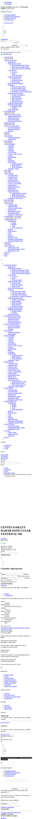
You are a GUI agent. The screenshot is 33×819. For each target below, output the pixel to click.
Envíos (6, 676)
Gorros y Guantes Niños (15, 208)
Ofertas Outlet (12, 432)
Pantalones (11, 160)
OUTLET (7, 431)
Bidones (10, 229)
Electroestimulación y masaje (16, 249)
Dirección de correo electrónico (10, 800)
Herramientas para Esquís (15, 93)
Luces (10, 234)
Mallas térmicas (16, 165)
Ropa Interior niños (13, 213)
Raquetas (10, 131)
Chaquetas (11, 150)
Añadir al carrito (5, 555)
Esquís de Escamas (17, 80)
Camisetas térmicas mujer (19, 193)
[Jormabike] (8, 2)
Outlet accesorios (13, 434)
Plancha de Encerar (17, 101)
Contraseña (4, 804)
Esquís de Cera (16, 78)
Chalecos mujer (12, 178)
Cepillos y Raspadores (18, 95)
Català (12, 20)
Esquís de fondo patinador (15, 83)
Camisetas (11, 147)
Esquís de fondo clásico (15, 77)
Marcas (6, 437)
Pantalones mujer (13, 190)
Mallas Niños (12, 209)
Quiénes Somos (8, 675)
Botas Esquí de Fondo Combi (20, 67)
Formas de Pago (9, 678)
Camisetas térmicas (17, 164)
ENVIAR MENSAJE (6, 583)
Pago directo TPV (9, 695)
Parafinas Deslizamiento (15, 104)
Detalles (6, 593)
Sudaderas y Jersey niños (15, 214)
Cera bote (14, 72)
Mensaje (27, 578)
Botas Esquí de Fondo (14, 63)
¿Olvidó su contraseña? (7, 807)
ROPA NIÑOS (8, 203)
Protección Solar (13, 237)
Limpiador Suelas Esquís (15, 103)
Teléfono (25, 574)
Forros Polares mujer (14, 182)
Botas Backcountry (13, 118)
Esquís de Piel (16, 81)
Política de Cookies (10, 683)
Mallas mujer (12, 188)
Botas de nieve (12, 231)
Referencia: (4, 546)
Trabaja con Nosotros (10, 686)
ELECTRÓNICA (9, 246)
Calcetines (11, 145)
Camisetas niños (12, 205)
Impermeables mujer (14, 186)
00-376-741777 (8, 23)
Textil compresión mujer (19, 196)
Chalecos (10, 149)
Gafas (9, 232)
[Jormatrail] (8, 4)
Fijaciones (11, 85)
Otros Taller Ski (16, 100)
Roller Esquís (12, 139)
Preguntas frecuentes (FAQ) (12, 696)
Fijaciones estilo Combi (18, 88)
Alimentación (12, 221)
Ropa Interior (12, 162)
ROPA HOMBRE (9, 144)
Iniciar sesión (4, 454)
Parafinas (14, 108)
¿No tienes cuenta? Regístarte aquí (11, 812)
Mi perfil (6, 705)
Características (8, 595)
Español (13, 15)
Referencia (4, 548)
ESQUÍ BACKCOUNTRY (12, 114)
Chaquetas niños (13, 206)
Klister (14, 73)
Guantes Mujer (12, 185)
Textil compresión (17, 167)
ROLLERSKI (8, 136)
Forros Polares (12, 152)
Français (13, 18)
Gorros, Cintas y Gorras (15, 154)
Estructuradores (16, 96)
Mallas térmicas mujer (18, 195)
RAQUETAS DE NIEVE (12, 126)
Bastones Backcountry (14, 116)
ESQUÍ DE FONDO (10, 60)
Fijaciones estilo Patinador (19, 90)
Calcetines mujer (13, 175)
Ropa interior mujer (13, 191)
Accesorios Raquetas (14, 127)
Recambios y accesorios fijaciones (21, 91)
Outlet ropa (11, 436)
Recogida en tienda (9, 680)
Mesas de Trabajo (17, 98)
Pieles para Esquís (13, 109)
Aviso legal (7, 684)
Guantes (10, 155)
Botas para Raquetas (14, 129)
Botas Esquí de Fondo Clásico (20, 65)
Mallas (10, 159)
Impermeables (12, 157)
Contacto (7, 693)
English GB (16, 16)
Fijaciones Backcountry (15, 121)
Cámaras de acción (13, 247)
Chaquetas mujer (13, 180)
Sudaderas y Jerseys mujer (15, 198)
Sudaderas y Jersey (13, 168)
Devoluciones (8, 698)
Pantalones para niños (14, 211)
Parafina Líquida (16, 106)
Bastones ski (11, 62)
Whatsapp (4, 585)
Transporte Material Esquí (15, 241)
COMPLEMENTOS (10, 219)
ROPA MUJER (8, 173)
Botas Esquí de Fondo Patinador (21, 68)
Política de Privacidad (10, 681)
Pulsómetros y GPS (13, 250)
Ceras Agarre (12, 70)
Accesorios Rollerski (14, 137)
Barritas (14, 223)
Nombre (3, 574)
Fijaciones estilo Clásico (19, 86)
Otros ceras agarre (17, 75)
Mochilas (10, 236)
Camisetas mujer (13, 177)
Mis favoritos (8, 709)
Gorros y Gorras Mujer (14, 183)
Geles (13, 226)
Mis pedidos (7, 707)
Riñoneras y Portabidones (15, 239)
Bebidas (14, 224)
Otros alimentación (17, 228)
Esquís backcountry (13, 119)
